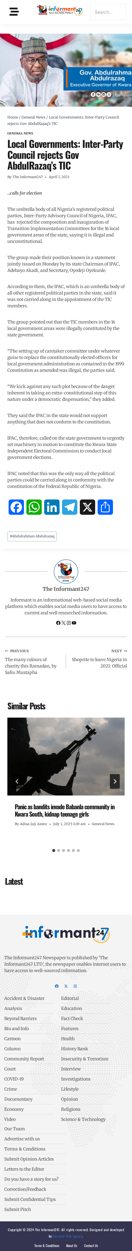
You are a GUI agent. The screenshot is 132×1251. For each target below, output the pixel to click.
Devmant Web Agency (67, 1236)
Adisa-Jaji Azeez (33, 824)
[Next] (115, 781)
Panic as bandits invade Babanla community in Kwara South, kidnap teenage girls (65, 810)
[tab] (53, 850)
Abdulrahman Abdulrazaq (32, 536)
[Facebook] (57, 986)
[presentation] (66, 757)
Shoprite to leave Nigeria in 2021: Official (99, 659)
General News (20, 133)
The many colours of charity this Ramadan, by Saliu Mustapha (30, 662)
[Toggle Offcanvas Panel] (14, 12)
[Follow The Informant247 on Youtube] (74, 623)
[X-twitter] (66, 986)
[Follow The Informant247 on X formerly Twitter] (64, 623)
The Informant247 (28, 177)
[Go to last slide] (17, 781)
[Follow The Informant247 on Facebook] (58, 623)
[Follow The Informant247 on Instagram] (69, 623)
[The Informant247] (60, 11)
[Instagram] (75, 986)
